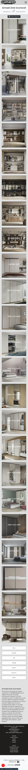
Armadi (13, 11)
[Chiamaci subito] (3, 765)
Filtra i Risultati (14, 16)
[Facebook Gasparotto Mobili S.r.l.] (18, 762)
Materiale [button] (14, 653)
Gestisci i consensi (14, 769)
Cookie (6, 769)
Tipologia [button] (14, 662)
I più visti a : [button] (14, 672)
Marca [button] (14, 648)
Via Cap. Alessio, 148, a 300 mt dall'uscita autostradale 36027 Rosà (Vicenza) (14, 728)
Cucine (14, 745)
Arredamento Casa (6, 11)
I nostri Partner (14, 737)
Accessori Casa (14, 748)
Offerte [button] (14, 677)
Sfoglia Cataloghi (14, 751)
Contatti (14, 742)
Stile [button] (14, 657)
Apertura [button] (14, 667)
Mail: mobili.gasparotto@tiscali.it (14, 732)
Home (14, 10)
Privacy (2, 769)
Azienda (14, 736)
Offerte (14, 740)
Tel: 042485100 (14, 731)
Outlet (14, 739)
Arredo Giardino (14, 750)
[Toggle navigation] (26, 2)
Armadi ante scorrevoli (20, 11)
